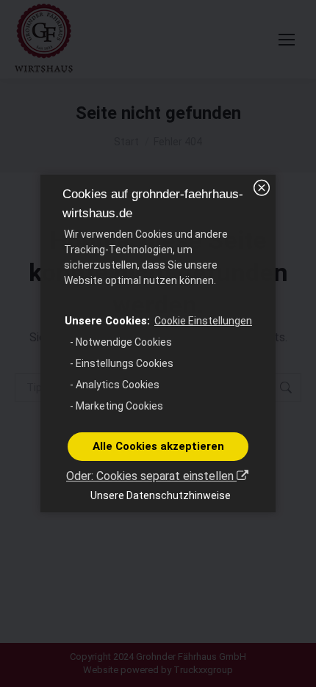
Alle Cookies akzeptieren (158, 446)
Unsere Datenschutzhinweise (160, 495)
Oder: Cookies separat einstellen (151, 476)
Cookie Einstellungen (203, 321)
